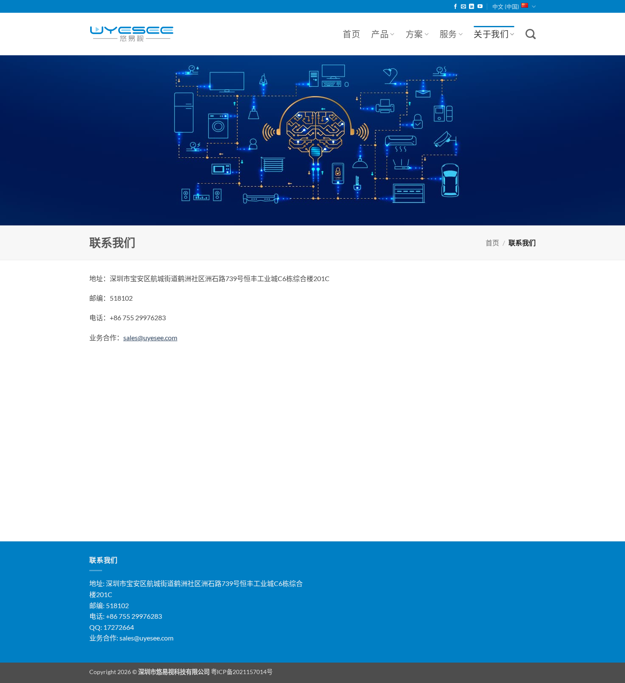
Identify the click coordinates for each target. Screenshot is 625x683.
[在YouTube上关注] (480, 7)
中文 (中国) (505, 6)
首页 (351, 34)
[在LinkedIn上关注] (471, 7)
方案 (414, 34)
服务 (448, 34)
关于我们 (491, 34)
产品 (380, 34)
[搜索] (531, 34)
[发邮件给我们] (463, 7)
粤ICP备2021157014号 (242, 671)
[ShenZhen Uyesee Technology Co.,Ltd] (131, 34)
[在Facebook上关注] (455, 7)
